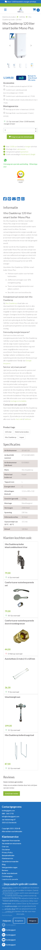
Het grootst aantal (17, 152)
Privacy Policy (7, 852)
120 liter (22, 17)
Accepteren (19, 921)
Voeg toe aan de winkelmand (21, 137)
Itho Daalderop (11, 303)
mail (20, 419)
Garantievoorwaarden (10, 861)
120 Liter (8, 432)
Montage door (15, 149)
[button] (31, 45)
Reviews (5, 870)
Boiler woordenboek (9, 873)
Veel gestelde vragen (9, 867)
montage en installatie (18, 401)
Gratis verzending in (20, 154)
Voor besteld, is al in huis (21, 146)
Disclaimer (6, 849)
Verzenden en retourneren (11, 843)
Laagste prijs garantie (10, 879)
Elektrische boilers (9, 17)
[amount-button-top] (35, 129)
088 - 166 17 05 (8, 813)
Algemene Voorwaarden (11, 840)
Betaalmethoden (8, 855)
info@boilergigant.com (10, 816)
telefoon (27, 419)
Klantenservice (7, 858)
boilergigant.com (8, 810)
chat (17, 419)
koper (22, 437)
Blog (3, 864)
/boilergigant (11, 930)
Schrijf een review (11, 793)
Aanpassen (7, 921)
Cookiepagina (7, 876)
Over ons (5, 846)
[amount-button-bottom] (35, 131)
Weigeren (32, 921)
